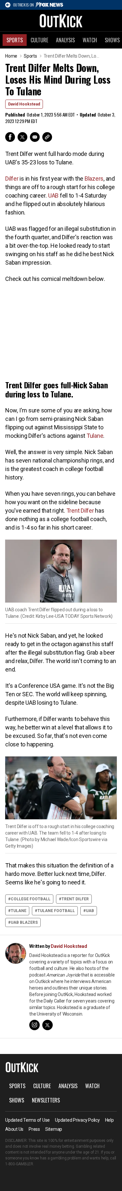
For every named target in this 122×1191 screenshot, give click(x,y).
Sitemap (53, 1129)
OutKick (61, 20)
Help (109, 1120)
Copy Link (47, 137)
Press (34, 1129)
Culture (39, 40)
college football (30, 899)
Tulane (95, 435)
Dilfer (12, 178)
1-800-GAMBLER (19, 1164)
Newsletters (46, 1100)
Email (35, 137)
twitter (47, 1025)
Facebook (10, 137)
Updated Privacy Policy (77, 1120)
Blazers (94, 178)
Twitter (22, 137)
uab (90, 910)
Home (11, 56)
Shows (16, 1100)
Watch (90, 40)
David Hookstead (24, 104)
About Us (14, 1129)
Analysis (65, 40)
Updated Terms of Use (27, 1120)
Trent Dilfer (80, 510)
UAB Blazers (24, 922)
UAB (53, 195)
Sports (15, 40)
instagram (34, 1025)
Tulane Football (56, 910)
